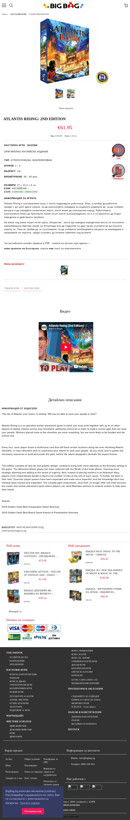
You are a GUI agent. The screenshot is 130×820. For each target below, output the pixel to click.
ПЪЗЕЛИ (75, 720)
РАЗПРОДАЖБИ (17, 661)
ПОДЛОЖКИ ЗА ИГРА (20, 710)
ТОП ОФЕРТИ (14, 653)
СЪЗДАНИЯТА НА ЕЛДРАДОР (85, 696)
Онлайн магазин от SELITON (65, 817)
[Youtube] (91, 770)
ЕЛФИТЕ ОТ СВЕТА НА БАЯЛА (86, 700)
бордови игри (12, 288)
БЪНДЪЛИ (14, 678)
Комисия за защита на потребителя (50, 771)
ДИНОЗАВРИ (16, 737)
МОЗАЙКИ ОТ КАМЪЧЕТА (84, 724)
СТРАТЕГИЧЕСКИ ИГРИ (39, 14)
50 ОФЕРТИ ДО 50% (19, 657)
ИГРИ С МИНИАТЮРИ (82, 651)
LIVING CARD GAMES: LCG (85, 680)
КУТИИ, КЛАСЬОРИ (19, 703)
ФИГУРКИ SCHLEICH (18, 721)
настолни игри (31, 288)
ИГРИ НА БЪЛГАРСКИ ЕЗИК (23, 674)
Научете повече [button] (30, 803)
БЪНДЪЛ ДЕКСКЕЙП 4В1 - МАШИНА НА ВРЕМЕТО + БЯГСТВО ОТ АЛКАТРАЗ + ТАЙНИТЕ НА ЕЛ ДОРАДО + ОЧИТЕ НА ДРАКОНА (39, 592)
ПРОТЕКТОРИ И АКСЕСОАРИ (85, 689)
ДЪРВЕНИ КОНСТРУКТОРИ (85, 717)
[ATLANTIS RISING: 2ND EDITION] (65, 83)
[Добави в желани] (122, 264)
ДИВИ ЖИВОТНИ (18, 726)
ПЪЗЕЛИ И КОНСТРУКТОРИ (84, 712)
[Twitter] (77, 770)
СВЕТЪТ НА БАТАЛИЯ (82, 672)
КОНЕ (12, 733)
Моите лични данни (65, 810)
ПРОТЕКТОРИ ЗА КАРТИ (21, 696)
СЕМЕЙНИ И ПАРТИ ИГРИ (84, 661)
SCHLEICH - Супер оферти (83, 707)
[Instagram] (84, 770)
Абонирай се (15, 611)
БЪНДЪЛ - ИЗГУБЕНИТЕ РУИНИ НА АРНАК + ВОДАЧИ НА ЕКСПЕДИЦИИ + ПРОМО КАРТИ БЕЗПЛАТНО (104, 591)
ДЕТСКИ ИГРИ (78, 665)
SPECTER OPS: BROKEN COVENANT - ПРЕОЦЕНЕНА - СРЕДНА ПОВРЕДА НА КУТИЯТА (42, 555)
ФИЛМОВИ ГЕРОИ (80, 703)
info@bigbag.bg (87, 758)
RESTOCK (74, 729)
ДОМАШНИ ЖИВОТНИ (21, 730)
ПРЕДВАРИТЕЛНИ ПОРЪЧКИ (85, 683)
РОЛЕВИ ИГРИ (17, 692)
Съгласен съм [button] (33, 811)
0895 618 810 (87, 764)
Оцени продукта (66, 108)
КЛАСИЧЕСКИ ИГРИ (81, 668)
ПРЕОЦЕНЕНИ (16, 664)
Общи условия (32, 759)
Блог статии (31, 778)
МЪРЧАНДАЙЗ (14, 716)
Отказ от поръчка (34, 772)
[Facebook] (70, 770)
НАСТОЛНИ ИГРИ (18, 14)
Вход (8, 765)
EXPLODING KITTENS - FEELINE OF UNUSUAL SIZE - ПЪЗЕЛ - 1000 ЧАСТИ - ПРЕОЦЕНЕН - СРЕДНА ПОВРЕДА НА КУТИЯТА (42, 574)
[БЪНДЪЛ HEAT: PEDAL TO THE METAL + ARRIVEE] (75, 557)
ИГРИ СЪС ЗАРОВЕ (81, 658)
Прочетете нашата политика (65, 804)
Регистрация (12, 772)
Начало (4, 14)
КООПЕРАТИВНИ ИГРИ (21, 688)
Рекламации (31, 765)
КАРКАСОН (77, 675)
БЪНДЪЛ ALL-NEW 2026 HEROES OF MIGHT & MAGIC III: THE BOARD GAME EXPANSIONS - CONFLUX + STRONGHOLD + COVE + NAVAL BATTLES (104, 572)
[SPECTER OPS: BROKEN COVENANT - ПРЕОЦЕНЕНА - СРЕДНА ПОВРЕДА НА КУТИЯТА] (13, 559)
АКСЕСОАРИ (16, 707)
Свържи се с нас (14, 778)
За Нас (9, 759)
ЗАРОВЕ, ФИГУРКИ (19, 700)
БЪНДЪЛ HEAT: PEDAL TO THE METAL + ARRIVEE (103, 553)
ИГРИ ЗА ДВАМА (18, 681)
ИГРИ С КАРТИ (79, 654)
